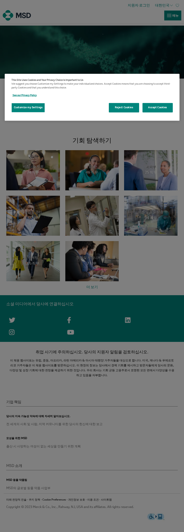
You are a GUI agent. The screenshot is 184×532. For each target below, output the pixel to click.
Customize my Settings (28, 107)
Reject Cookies (124, 107)
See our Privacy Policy (25, 95)
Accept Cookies (157, 107)
